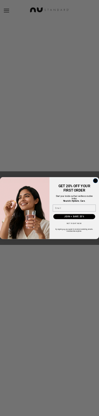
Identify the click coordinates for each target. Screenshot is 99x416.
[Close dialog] (95, 180)
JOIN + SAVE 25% (74, 216)
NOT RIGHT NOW (74, 223)
